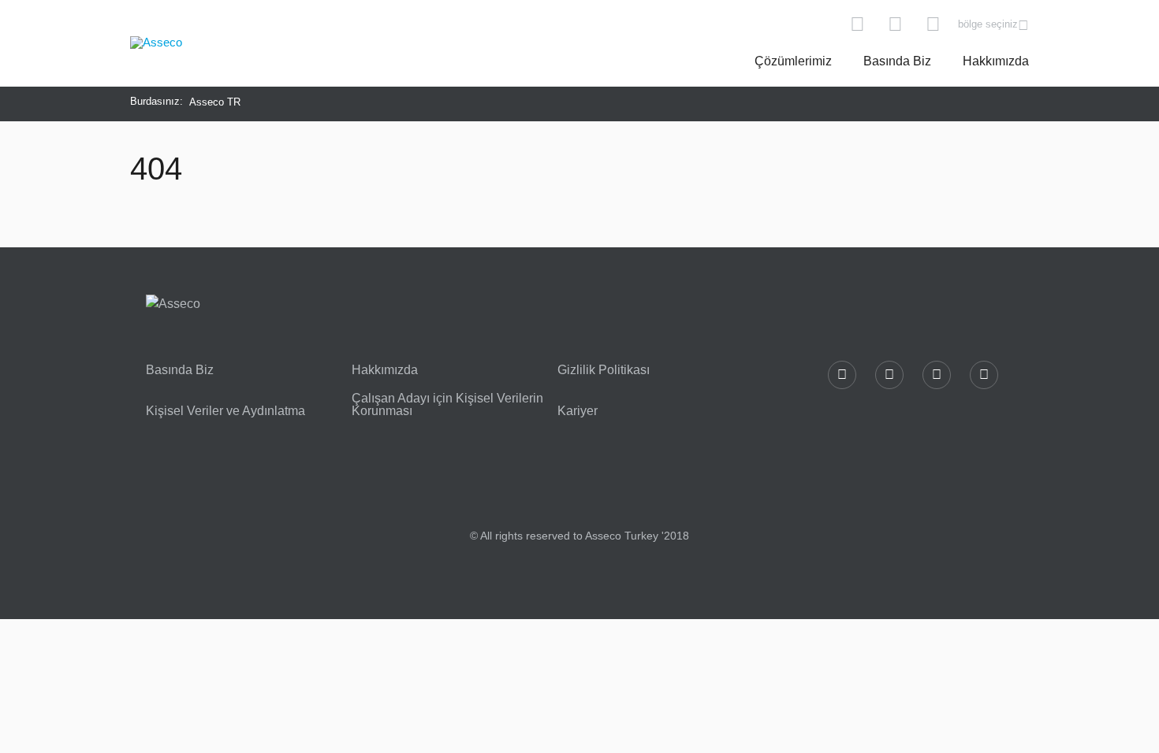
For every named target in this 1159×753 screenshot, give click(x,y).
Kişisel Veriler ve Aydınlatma (225, 411)
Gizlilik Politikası (603, 370)
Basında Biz (897, 61)
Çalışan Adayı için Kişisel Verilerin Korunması (447, 404)
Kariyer (577, 411)
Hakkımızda (996, 61)
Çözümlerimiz (793, 61)
